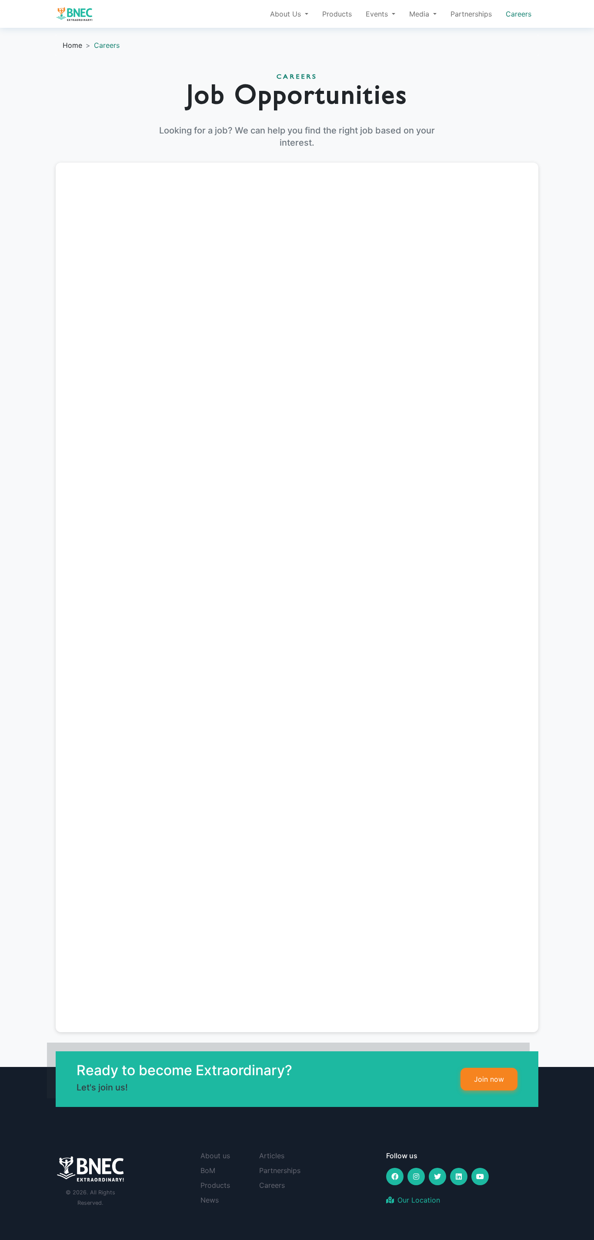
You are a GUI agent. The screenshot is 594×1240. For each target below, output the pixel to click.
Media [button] (420, 14)
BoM (207, 1170)
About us (215, 1155)
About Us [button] (286, 14)
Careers (518, 14)
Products (337, 14)
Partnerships (471, 14)
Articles (271, 1155)
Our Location (418, 1200)
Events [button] (378, 14)
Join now (489, 1079)
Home (72, 45)
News (209, 1200)
